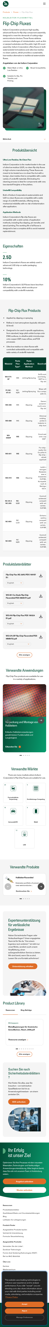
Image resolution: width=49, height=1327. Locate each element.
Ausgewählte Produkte (12, 1242)
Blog (5, 1217)
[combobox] (13, 583)
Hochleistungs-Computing (36, 799)
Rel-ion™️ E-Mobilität (11, 1256)
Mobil (36, 822)
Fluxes (15, 12)
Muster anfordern (24, 1190)
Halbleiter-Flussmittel (24, 878)
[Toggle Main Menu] (44, 3)
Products (6, 12)
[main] (24, 599)
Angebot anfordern (24, 1182)
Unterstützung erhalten (22, 967)
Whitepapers (13, 1023)
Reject (24, 1311)
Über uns (6, 1262)
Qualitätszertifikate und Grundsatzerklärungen (21, 1213)
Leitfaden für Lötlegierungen (14, 1220)
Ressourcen (7, 1205)
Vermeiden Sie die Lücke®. (13, 1246)
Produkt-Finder (9, 1225)
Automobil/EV (13, 822)
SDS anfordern (19, 1102)
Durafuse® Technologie (12, 1250)
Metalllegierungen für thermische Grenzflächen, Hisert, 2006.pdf (23, 1028)
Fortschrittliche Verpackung (13, 798)
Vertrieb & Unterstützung (13, 1233)
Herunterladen (40, 575)
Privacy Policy (11, 1297)
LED (24, 845)
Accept (24, 1304)
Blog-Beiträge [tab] (26, 1010)
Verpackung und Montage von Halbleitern (21, 724)
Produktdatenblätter (11, 1210)
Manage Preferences (24, 1317)
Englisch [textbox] (10, 583)
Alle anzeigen (24, 655)
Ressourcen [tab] (10, 1010)
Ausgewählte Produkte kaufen (15, 1230)
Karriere (6, 1266)
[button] (21, 755)
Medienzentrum (9, 1270)
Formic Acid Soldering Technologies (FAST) (20, 1253)
